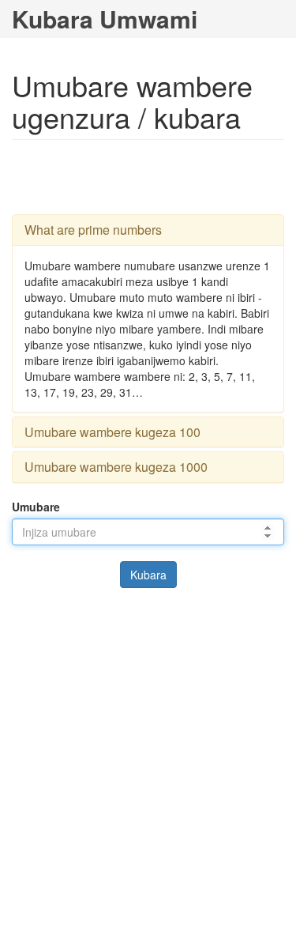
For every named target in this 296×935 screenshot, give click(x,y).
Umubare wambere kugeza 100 (112, 432)
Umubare (36, 507)
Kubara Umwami (104, 19)
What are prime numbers (93, 230)
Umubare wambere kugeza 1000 (116, 467)
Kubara (148, 574)
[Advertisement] (148, 175)
